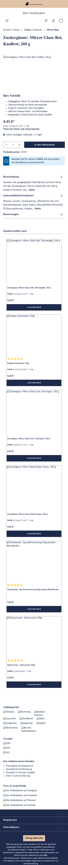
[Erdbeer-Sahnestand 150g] (34, 335)
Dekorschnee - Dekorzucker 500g (21, 665)
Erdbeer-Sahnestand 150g (18, 363)
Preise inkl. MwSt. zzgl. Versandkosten (21, 129)
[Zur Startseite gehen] (34, 13)
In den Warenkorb (44, 144)
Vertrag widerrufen (34, 838)
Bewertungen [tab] (11, 214)
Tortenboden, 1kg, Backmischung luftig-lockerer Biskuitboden (33, 589)
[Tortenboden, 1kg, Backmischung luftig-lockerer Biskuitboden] (34, 561)
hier (45, 855)
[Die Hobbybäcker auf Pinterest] (19, 800)
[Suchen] (46, 21)
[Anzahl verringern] (6, 145)
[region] (34, 73)
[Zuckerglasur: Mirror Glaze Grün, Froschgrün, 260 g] (34, 410)
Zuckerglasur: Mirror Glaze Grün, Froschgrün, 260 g (28, 439)
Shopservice (10, 820)
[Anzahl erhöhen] (19, 145)
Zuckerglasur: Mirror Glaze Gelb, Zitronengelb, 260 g (29, 288)
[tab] (33, 183)
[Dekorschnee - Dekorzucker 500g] (34, 636)
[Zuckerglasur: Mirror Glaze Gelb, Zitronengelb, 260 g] (34, 259)
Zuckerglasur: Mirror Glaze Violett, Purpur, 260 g (27, 514)
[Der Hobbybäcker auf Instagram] (20, 790)
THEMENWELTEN (36, 4)
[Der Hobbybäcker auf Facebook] (20, 795)
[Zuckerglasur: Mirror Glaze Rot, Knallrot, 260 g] (34, 73)
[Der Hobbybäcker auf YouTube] (19, 805)
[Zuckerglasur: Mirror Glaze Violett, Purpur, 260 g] (34, 485)
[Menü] (7, 21)
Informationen (11, 827)
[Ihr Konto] (53, 21)
